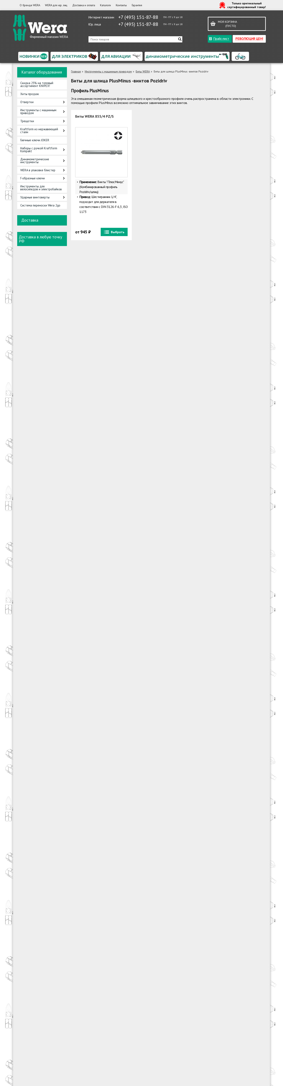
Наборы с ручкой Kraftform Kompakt (38, 149)
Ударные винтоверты (35, 197)
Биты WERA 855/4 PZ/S (94, 116)
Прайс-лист (221, 38)
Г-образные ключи (32, 178)
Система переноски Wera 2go (40, 205)
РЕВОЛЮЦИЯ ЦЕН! (249, 38)
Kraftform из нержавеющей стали (39, 130)
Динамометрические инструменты (34, 160)
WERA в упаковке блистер (37, 170)
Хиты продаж (29, 94)
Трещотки (27, 121)
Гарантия (137, 5)
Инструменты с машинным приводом (38, 111)
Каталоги (105, 5)
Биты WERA (143, 71)
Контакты (121, 5)
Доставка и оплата (83, 5)
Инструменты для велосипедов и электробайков (41, 187)
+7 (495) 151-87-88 (138, 17)
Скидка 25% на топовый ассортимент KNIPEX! (36, 84)
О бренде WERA (30, 5)
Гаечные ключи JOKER (34, 140)
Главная (76, 71)
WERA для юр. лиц (56, 5)
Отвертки (27, 102)
